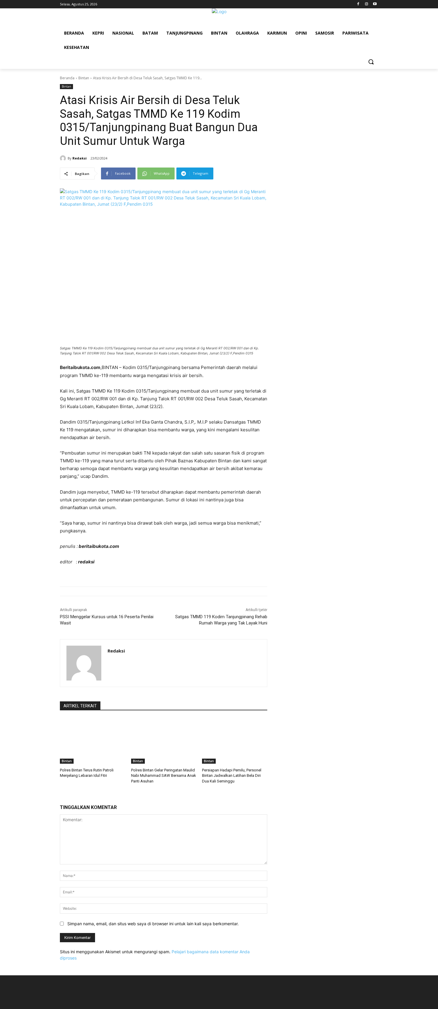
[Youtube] (374, 4)
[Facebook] (358, 4)
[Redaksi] (64, 158)
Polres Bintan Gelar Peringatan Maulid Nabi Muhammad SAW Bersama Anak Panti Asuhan (163, 775)
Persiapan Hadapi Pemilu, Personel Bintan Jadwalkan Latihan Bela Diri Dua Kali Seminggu (231, 775)
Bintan (83, 77)
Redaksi (79, 158)
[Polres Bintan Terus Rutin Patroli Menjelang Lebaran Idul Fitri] (92, 741)
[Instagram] (366, 4)
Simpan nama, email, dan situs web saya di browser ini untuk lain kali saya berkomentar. (153, 923)
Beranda (67, 77)
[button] (371, 62)
